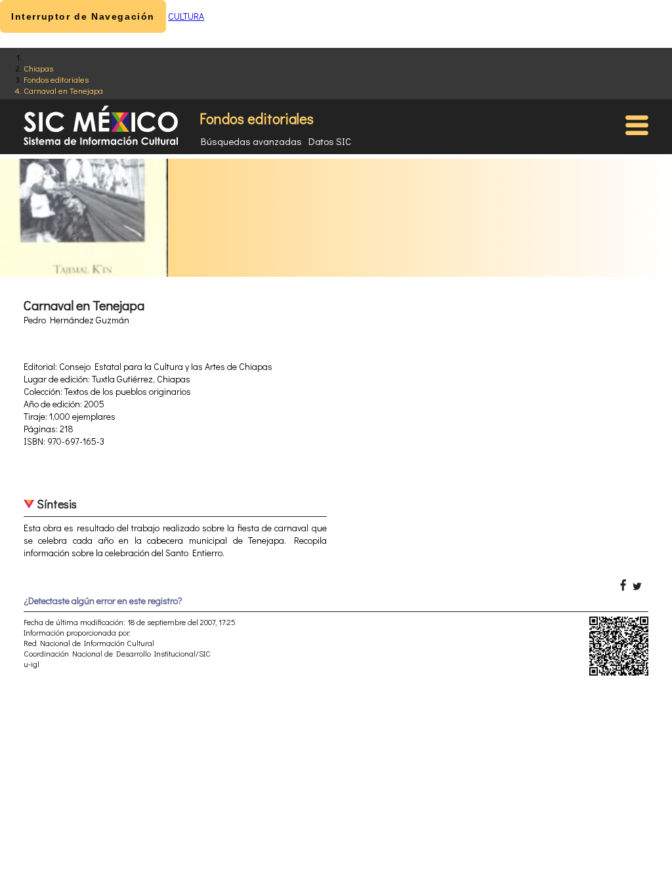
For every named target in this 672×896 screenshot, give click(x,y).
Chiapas (38, 67)
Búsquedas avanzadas (251, 141)
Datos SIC (329, 141)
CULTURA (186, 16)
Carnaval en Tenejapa (63, 90)
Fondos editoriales (56, 79)
